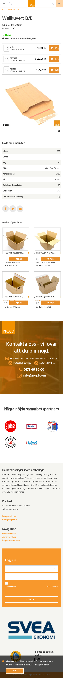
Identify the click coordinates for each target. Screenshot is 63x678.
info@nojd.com (9, 517)
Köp (57, 48)
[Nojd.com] (31, 3)
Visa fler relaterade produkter (19, 318)
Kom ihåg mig (10, 586)
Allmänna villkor (9, 537)
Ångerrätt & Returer (11, 541)
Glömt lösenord (52, 586)
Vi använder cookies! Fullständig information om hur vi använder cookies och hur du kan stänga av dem (29, 663)
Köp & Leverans (9, 534)
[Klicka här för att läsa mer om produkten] (15, 241)
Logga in (31, 600)
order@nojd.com (9, 520)
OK (14, 671)
